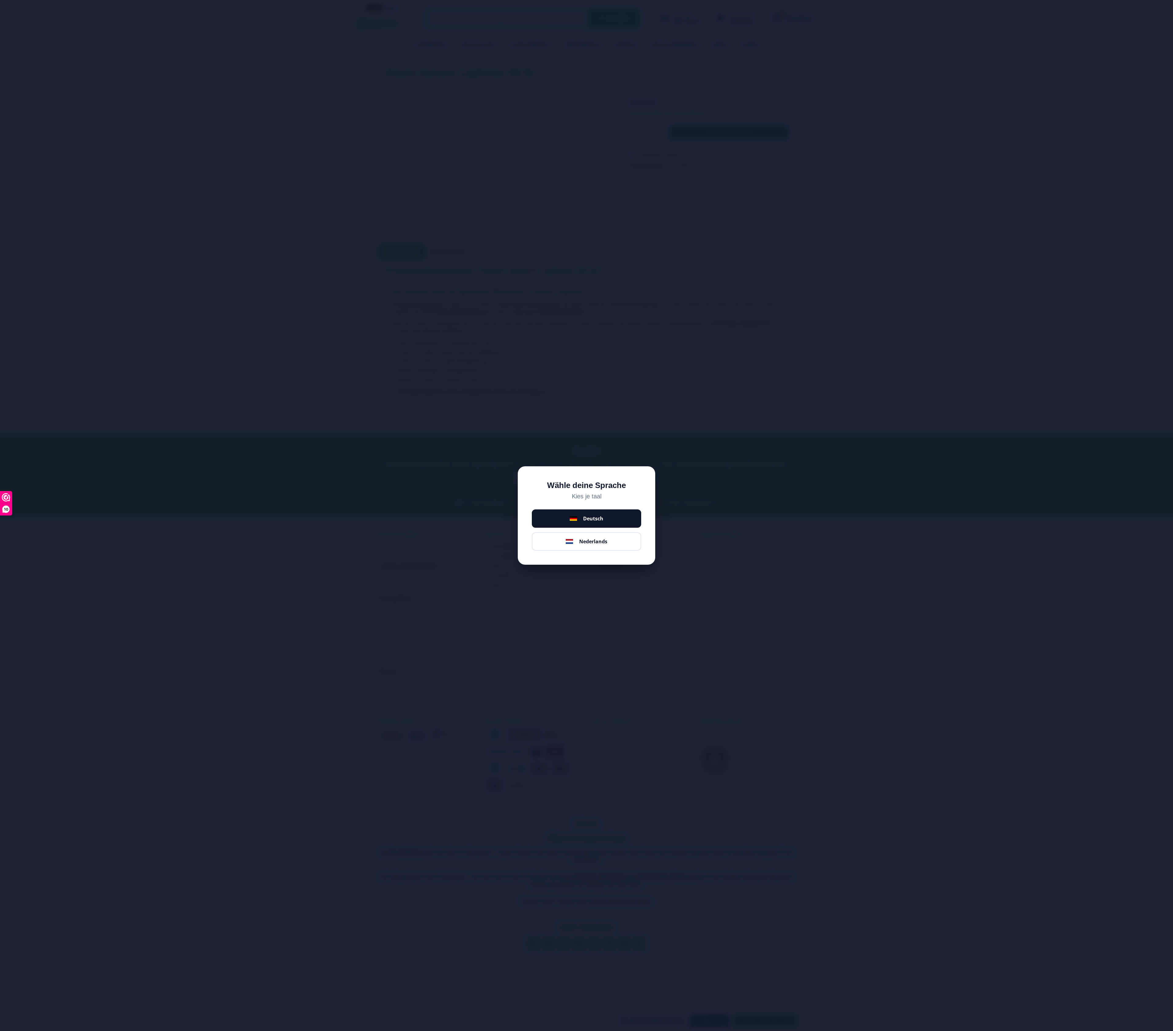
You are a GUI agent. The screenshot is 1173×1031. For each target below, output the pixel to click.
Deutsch (593, 518)
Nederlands (593, 541)
